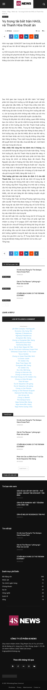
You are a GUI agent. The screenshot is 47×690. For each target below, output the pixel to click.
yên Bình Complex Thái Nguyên (23, 329)
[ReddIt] (31, 36)
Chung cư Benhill (23, 397)
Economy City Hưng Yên (23, 331)
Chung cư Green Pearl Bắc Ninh (23, 356)
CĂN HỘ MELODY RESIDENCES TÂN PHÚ (31, 514)
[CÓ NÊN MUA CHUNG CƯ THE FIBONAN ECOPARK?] (8, 296)
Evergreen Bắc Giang (23, 338)
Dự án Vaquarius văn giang (23, 384)
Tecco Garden (23, 354)
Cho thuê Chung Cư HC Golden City (23, 377)
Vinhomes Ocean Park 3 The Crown (23, 352)
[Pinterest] (21, 36)
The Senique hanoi (23, 400)
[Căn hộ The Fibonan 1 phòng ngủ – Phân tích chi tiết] (8, 285)
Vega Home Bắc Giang (23, 404)
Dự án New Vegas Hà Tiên (23, 347)
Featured (29, 486)
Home (4, 12)
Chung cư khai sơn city (23, 372)
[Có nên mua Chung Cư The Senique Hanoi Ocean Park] (8, 273)
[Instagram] (29, 666)
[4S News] (3, 31)
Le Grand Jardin (23, 358)
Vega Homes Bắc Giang (23, 402)
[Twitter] (16, 36)
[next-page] (7, 305)
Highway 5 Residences (23, 333)
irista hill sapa (23, 381)
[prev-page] (3, 305)
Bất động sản (6, 277)
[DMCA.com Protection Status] (9, 677)
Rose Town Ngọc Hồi (23, 363)
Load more (22, 468)
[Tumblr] (36, 36)
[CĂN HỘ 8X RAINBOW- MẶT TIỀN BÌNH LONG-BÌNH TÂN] (8, 506)
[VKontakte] (34, 666)
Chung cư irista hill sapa (23, 379)
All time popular (40, 486)
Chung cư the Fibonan (23, 388)
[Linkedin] (26, 36)
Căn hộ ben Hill (23, 395)
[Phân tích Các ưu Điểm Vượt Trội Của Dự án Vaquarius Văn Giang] (8, 460)
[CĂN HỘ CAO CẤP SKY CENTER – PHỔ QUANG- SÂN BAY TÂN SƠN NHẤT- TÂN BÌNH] (8, 494)
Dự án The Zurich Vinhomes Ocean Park (23, 349)
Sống (8, 12)
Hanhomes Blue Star (23, 345)
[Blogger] (13, 666)
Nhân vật (14, 12)
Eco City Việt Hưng (23, 370)
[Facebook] (11, 36)
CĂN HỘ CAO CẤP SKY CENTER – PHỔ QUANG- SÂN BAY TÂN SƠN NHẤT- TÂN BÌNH (30, 493)
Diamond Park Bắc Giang (23, 393)
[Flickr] (23, 666)
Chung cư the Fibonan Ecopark (23, 390)
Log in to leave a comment (23, 319)
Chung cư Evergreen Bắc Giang (23, 340)
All (23, 486)
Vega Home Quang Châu (23, 407)
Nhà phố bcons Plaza (23, 342)
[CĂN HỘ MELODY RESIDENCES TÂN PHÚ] (8, 518)
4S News (9, 31)
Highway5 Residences (23, 335)
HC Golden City (23, 361)
